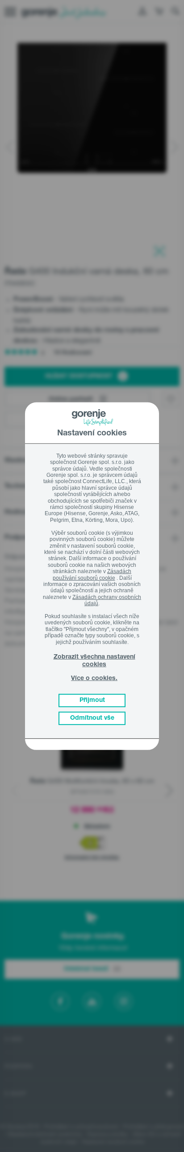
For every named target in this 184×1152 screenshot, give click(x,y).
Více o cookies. (94, 679)
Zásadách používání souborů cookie (92, 574)
